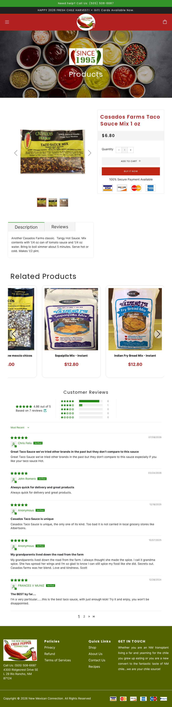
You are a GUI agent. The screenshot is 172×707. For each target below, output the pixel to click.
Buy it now (131, 171)
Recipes (94, 667)
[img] (19, 437)
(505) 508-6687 (25, 665)
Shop (92, 647)
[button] (41, 202)
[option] (52, 152)
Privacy (49, 647)
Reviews (59, 226)
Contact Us (97, 660)
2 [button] (84, 616)
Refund (49, 654)
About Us (95, 654)
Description (26, 227)
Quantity (107, 149)
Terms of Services (57, 660)
